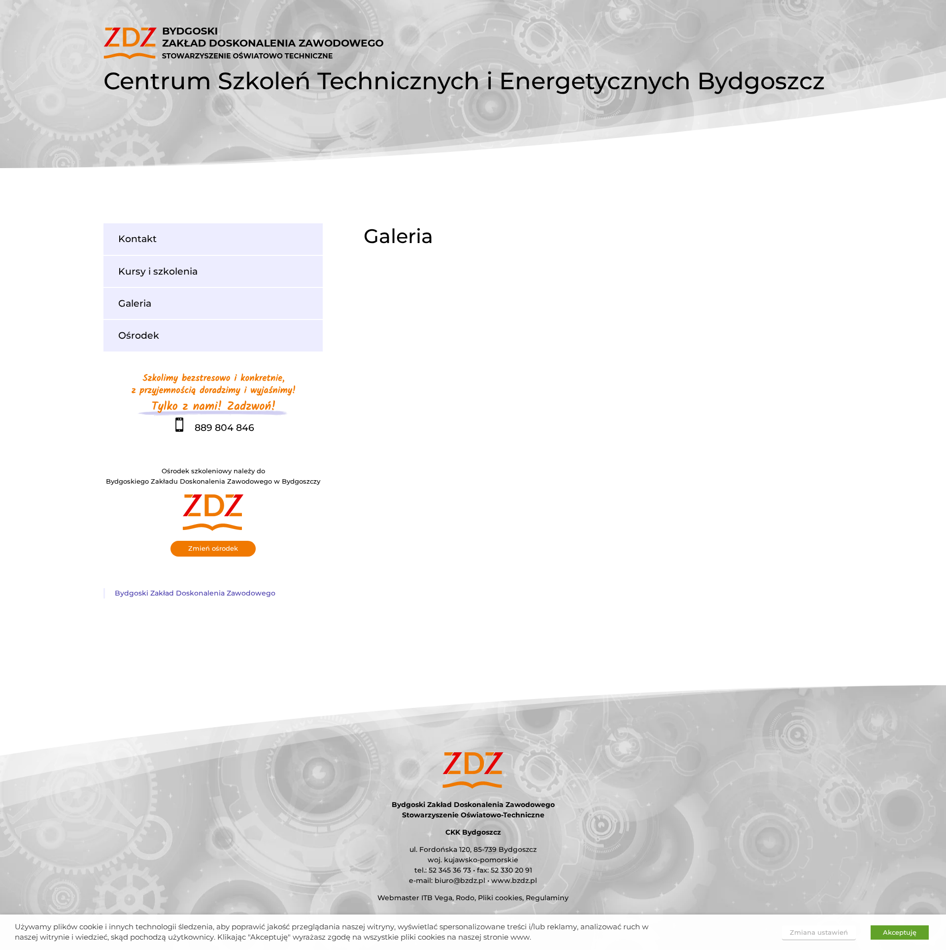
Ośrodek (138, 335)
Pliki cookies (500, 897)
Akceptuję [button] (899, 932)
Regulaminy (547, 897)
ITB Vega (436, 897)
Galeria (134, 303)
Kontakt (137, 239)
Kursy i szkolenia (158, 271)
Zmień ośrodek (213, 548)
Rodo (465, 897)
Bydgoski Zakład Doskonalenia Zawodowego (195, 593)
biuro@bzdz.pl (460, 880)
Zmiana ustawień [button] (819, 932)
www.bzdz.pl (514, 880)
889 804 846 (213, 427)
